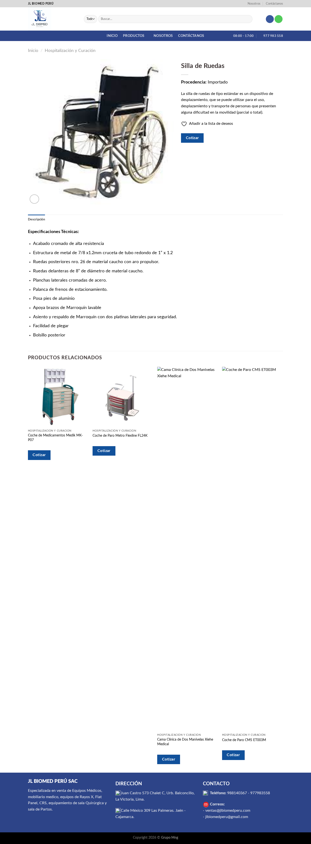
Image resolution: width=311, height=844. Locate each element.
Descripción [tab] (36, 219)
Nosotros (254, 3)
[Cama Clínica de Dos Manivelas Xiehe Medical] (187, 549)
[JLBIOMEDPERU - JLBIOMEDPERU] (52, 19)
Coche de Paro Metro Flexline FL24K (120, 435)
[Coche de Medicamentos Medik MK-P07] (58, 397)
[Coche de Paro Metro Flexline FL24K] (123, 397)
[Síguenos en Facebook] (270, 19)
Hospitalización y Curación (70, 50)
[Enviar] (248, 19)
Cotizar (192, 138)
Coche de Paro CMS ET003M (244, 740)
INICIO (112, 36)
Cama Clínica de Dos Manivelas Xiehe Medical (185, 742)
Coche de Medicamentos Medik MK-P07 (55, 438)
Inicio (33, 50)
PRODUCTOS (134, 36)
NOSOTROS (163, 36)
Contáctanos (274, 3)
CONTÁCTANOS (191, 36)
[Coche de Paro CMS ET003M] (252, 549)
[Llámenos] (279, 19)
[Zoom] (34, 199)
